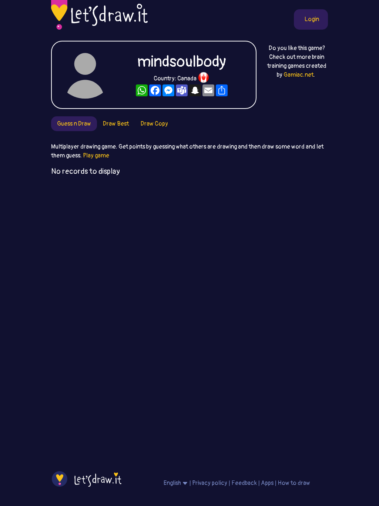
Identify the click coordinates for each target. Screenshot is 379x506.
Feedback (244, 483)
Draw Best (116, 123)
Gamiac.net (298, 75)
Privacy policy (209, 483)
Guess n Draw (74, 123)
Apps (267, 483)
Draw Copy (154, 123)
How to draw (294, 483)
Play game (96, 155)
